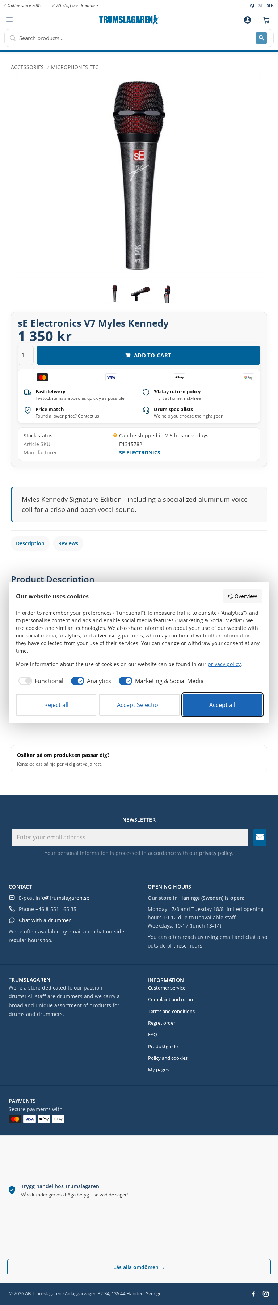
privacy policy (215, 852)
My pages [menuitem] (158, 1069)
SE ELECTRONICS (139, 452)
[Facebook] (253, 1293)
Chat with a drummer (45, 920)
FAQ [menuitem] (152, 1034)
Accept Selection (139, 705)
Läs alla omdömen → (139, 1267)
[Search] (261, 38)
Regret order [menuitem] (161, 1023)
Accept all (222, 705)
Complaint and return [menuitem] (171, 999)
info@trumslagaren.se (62, 897)
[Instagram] (265, 1293)
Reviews (68, 543)
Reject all (56, 705)
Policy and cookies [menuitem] (168, 1058)
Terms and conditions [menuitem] (171, 1011)
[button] (9, 20)
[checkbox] (39, 681)
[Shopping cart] (264, 20)
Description (30, 543)
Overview (246, 596)
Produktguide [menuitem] (163, 1046)
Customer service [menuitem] (166, 987)
